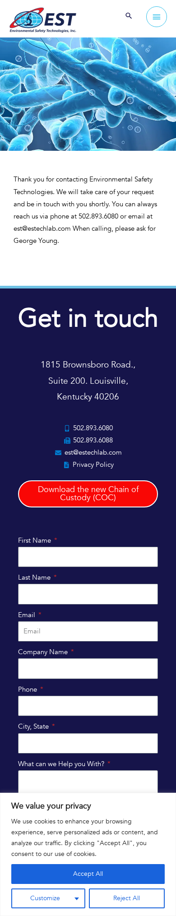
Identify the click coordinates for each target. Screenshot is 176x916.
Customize (45, 898)
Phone (28, 689)
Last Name (35, 577)
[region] (88, 854)
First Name (35, 540)
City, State (34, 726)
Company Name (43, 651)
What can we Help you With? (62, 763)
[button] (129, 17)
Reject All (126, 898)
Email (27, 614)
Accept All (88, 874)
